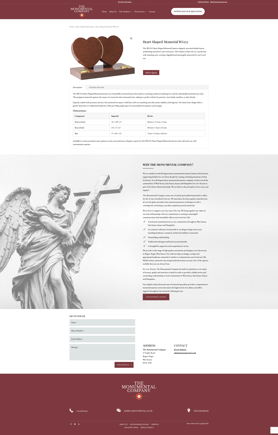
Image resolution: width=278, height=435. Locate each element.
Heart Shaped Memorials (85, 26)
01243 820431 (180, 349)
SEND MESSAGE (123, 365)
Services (155, 424)
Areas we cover (131, 427)
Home (104, 11)
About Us (113, 11)
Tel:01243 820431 (203, 2)
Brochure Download (124, 2)
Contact (152, 11)
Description (77, 87)
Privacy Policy (147, 427)
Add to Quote (151, 72)
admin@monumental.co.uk (218, 2)
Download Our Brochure (188, 11)
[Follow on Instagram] (74, 424)
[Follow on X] (78, 424)
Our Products (124, 11)
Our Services (139, 11)
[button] (131, 38)
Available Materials (96, 87)
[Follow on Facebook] (71, 424)
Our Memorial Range (156, 297)
